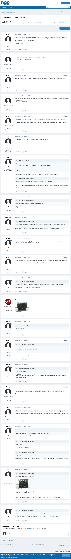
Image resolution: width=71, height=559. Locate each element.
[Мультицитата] (23, 49)
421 (9, 309)
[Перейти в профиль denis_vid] (8, 222)
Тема (30, 550)
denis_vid (8, 217)
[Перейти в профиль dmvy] (8, 243)
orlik (8, 157)
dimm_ (11, 21)
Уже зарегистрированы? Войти (51, 2)
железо (19, 374)
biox (8, 55)
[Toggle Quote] (17, 160)
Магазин (4, 7)
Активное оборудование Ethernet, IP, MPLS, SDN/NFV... (29, 22)
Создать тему (53, 28)
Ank (8, 407)
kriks (8, 297)
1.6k (9, 209)
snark (8, 197)
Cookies (45, 550)
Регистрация (66, 2)
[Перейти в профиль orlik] (8, 162)
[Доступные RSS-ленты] (68, 545)
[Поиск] (68, 7)
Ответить (64, 28)
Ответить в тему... (14, 533)
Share (54, 22)
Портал (10, 7)
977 (9, 67)
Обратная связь (37, 550)
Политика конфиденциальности (62, 551)
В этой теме (62, 7)
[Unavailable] (22, 305)
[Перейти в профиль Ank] (8, 412)
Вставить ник (18, 49)
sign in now (32, 528)
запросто (34, 435)
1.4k (9, 169)
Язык (26, 550)
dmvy (8, 238)
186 (9, 46)
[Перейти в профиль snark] (8, 202)
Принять (66, 555)
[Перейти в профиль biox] (8, 60)
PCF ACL (40, 458)
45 (8, 419)
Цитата (26, 49)
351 (9, 229)
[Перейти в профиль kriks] (8, 302)
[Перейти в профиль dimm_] (3, 22)
